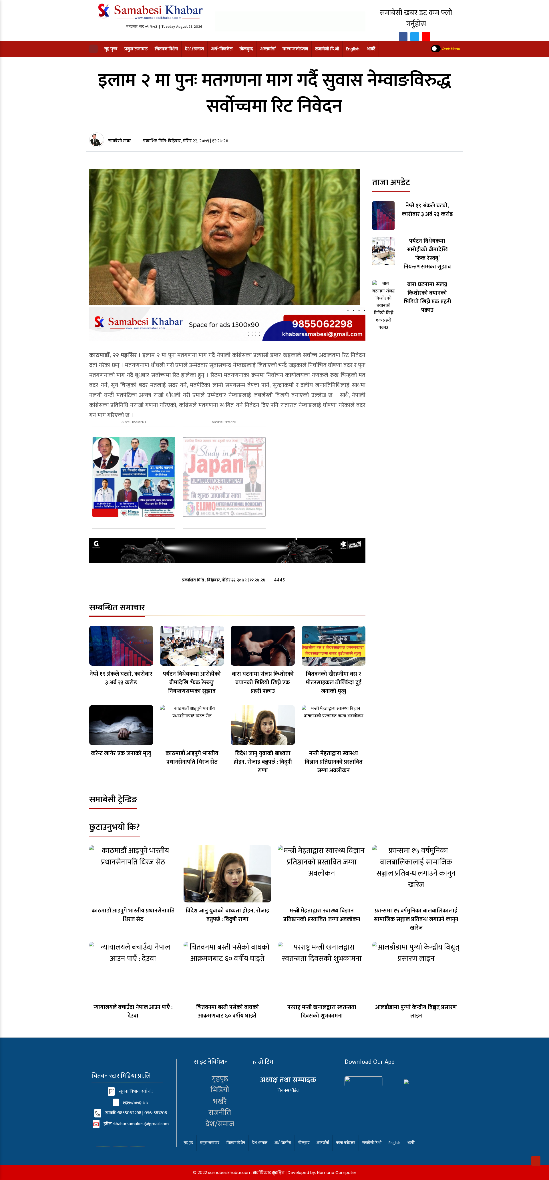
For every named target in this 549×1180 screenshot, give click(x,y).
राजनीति (219, 1112)
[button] (93, 49)
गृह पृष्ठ (110, 49)
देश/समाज (220, 1124)
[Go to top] (535, 1161)
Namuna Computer (336, 1172)
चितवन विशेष (166, 49)
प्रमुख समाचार (136, 49)
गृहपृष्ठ (220, 1079)
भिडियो (219, 1090)
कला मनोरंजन (295, 49)
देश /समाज (194, 49)
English (352, 49)
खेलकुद (246, 49)
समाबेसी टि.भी (327, 49)
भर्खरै (371, 49)
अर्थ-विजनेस (221, 49)
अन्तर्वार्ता (267, 49)
